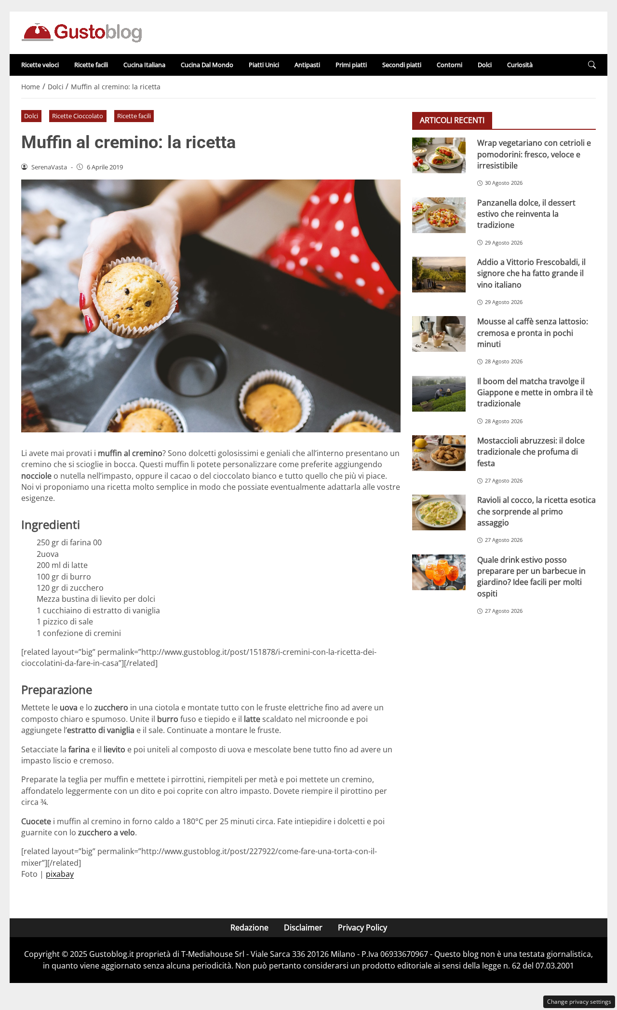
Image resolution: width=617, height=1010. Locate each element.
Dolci (485, 64)
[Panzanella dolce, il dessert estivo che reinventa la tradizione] (439, 215)
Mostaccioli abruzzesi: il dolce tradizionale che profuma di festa (531, 451)
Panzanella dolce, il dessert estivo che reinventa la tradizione (526, 213)
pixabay (60, 874)
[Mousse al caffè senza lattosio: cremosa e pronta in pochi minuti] (439, 334)
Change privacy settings (579, 1001)
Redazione (249, 927)
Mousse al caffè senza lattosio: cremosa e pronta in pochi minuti (532, 332)
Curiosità (520, 64)
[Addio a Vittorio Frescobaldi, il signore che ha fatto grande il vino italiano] (439, 274)
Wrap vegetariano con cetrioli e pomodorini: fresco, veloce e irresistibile (534, 154)
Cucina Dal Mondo (207, 64)
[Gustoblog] (81, 32)
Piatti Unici (264, 64)
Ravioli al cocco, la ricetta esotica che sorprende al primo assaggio (536, 511)
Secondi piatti (401, 64)
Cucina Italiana (144, 64)
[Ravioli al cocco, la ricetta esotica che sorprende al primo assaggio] (439, 512)
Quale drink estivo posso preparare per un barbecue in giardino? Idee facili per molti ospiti (531, 576)
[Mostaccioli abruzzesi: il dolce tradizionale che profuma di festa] (439, 452)
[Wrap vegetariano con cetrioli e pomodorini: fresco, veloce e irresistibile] (439, 155)
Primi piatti (351, 64)
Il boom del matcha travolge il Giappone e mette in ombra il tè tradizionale (535, 392)
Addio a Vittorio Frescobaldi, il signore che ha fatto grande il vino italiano (531, 273)
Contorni (449, 64)
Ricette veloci (40, 64)
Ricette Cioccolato (77, 115)
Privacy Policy (362, 927)
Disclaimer (303, 927)
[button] (592, 64)
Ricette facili (91, 64)
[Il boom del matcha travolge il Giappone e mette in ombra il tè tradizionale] (439, 393)
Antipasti (307, 64)
